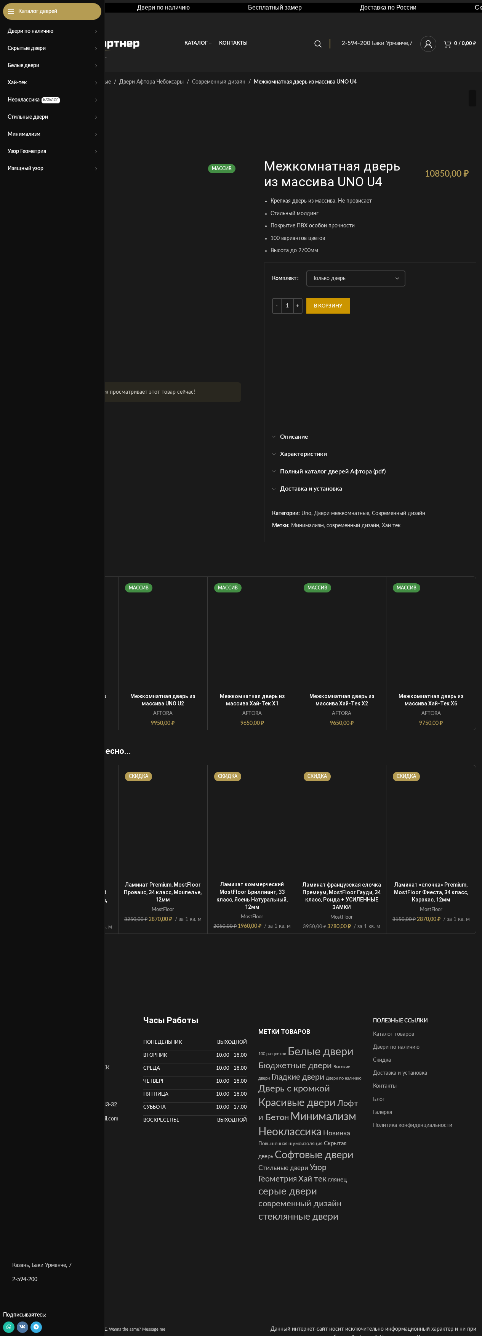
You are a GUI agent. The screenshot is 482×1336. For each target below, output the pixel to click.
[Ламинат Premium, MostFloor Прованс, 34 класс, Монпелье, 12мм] (163, 823)
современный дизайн (353, 525)
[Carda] (252, 980)
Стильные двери (283, 1168)
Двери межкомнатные (341, 513)
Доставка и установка (400, 1073)
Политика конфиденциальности (412, 1125)
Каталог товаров (393, 1034)
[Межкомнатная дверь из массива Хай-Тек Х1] (252, 635)
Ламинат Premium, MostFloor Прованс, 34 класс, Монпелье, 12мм (163, 892)
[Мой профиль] (428, 44)
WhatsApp (334, 410)
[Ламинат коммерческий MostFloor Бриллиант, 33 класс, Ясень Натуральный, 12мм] (252, 823)
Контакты (385, 1086)
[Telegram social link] (36, 1327)
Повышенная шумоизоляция (290, 1143)
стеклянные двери (298, 1217)
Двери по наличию (344, 1078)
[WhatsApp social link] (8, 1327)
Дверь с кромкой (294, 1088)
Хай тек (391, 525)
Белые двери (321, 1052)
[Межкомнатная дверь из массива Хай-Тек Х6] (431, 635)
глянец (337, 1180)
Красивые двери (297, 1103)
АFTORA (163, 713)
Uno (306, 513)
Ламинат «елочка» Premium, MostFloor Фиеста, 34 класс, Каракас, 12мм (431, 892)
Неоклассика (290, 1132)
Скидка (382, 1060)
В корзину (328, 306)
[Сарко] (401, 980)
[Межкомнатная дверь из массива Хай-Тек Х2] (342, 635)
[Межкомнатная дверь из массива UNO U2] (163, 635)
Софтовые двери (314, 1155)
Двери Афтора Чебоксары (151, 82)
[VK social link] (22, 1327)
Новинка (336, 1133)
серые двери (287, 1191)
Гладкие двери (297, 1077)
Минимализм (307, 525)
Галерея (382, 1112)
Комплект (284, 278)
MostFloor (163, 909)
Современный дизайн (218, 82)
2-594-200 (24, 1279)
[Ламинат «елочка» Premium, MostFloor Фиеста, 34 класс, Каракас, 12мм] (431, 823)
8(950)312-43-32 (336, 393)
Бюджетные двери (295, 1065)
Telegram (363, 410)
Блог (379, 1099)
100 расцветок (272, 1054)
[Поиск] (318, 44)
